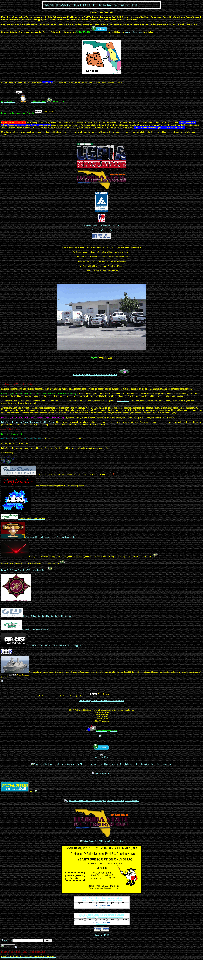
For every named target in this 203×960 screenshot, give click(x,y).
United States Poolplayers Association (111, 900)
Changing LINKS (101, 935)
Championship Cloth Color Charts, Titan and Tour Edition (50, 537)
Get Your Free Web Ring (101, 905)
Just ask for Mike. (101, 757)
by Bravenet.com (101, 907)
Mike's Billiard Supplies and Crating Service (110, 917)
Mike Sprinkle (93, 900)
